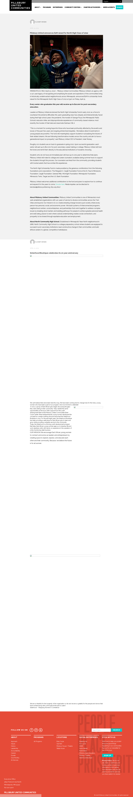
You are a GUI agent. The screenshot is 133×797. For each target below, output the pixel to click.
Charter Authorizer (92, 7)
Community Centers (73, 7)
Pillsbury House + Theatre (65, 746)
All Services (14, 760)
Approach (14, 741)
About (37, 7)
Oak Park (59, 744)
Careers (13, 753)
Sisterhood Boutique (85, 758)
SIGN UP (107, 755)
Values (13, 744)
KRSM (81, 746)
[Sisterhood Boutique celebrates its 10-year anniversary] (66, 328)
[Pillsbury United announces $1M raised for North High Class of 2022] (66, 62)
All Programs (38, 741)
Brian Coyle (60, 741)
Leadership (14, 748)
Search (116, 730)
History (13, 746)
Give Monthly (15, 758)
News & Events (109, 7)
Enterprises (58, 7)
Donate (119, 7)
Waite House (61, 748)
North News (83, 751)
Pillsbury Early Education (87, 753)
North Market (83, 748)
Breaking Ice (83, 741)
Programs (47, 7)
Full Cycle (82, 744)
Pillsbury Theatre (84, 755)
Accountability (15, 751)
